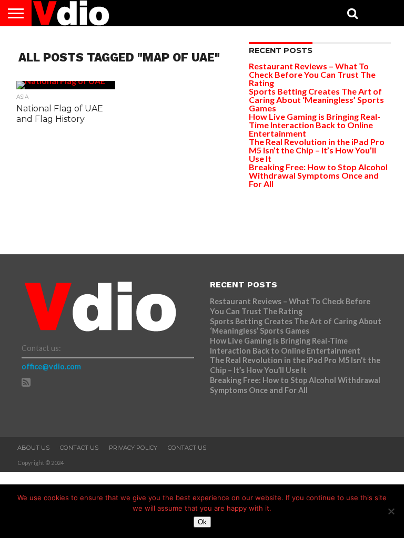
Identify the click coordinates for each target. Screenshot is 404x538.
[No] (391, 511)
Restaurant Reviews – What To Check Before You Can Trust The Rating (312, 74)
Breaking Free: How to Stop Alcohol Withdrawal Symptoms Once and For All (318, 175)
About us (33, 447)
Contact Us (79, 447)
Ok (202, 522)
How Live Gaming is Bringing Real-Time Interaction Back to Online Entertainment (314, 124)
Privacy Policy (133, 447)
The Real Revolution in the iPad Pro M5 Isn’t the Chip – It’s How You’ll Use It (317, 150)
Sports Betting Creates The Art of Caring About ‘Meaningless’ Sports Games (316, 99)
